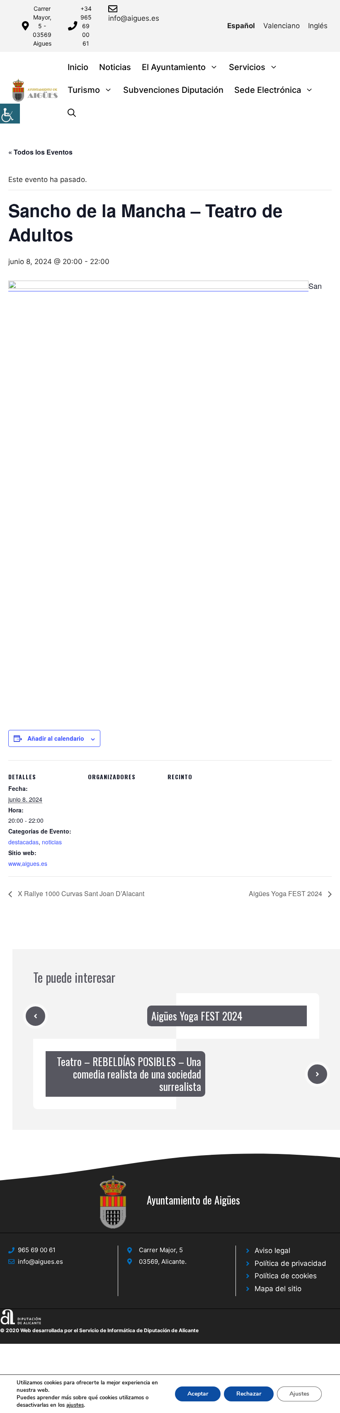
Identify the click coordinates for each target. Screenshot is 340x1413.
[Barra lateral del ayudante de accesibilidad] (10, 114)
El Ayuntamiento (174, 67)
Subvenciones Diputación (173, 90)
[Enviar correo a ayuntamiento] (114, 8)
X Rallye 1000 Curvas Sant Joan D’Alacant (80, 893)
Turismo (84, 90)
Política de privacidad (290, 1263)
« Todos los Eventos (40, 152)
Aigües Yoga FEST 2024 (286, 893)
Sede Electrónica (267, 90)
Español (241, 26)
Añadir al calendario (55, 738)
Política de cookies (286, 1276)
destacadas (23, 842)
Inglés (318, 26)
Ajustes (299, 1394)
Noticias (115, 67)
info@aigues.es (133, 18)
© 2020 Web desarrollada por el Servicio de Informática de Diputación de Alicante (99, 1330)
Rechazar (248, 1394)
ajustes (75, 1405)
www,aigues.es (27, 863)
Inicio (78, 67)
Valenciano (281, 26)
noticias (52, 842)
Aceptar (197, 1394)
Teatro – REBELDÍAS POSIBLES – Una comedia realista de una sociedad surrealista (129, 1074)
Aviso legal (272, 1250)
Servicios (247, 67)
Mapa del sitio (278, 1289)
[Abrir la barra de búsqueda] (71, 113)
